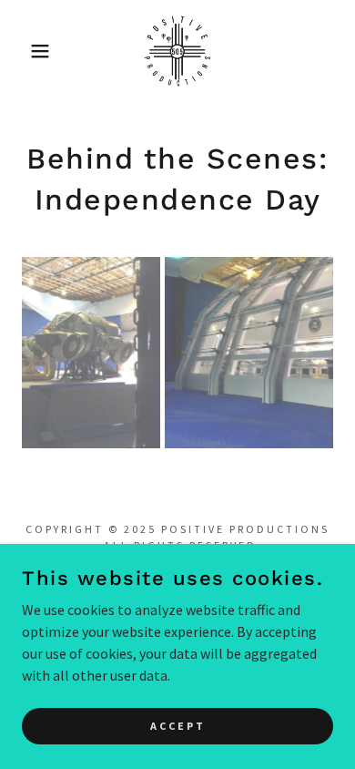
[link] (177, 51)
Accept (178, 726)
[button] (28, 51)
